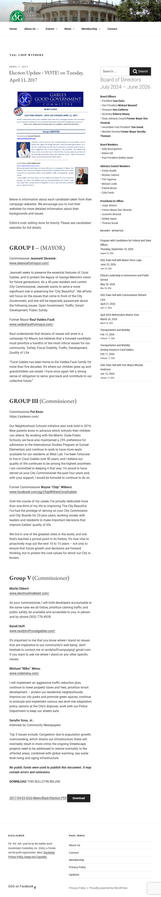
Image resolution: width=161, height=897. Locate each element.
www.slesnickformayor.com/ (29, 263)
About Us (30, 28)
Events (50, 28)
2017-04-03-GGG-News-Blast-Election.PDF (38, 798)
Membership (89, 28)
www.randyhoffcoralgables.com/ (32, 631)
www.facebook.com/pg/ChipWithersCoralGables (43, 492)
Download (79, 798)
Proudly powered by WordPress (108, 888)
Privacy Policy (77, 867)
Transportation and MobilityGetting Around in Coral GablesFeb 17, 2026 (117, 350)
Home (13, 28)
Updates (74, 874)
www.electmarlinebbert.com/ (29, 593)
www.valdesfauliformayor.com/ (31, 324)
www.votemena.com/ (24, 673)
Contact (112, 28)
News (67, 28)
